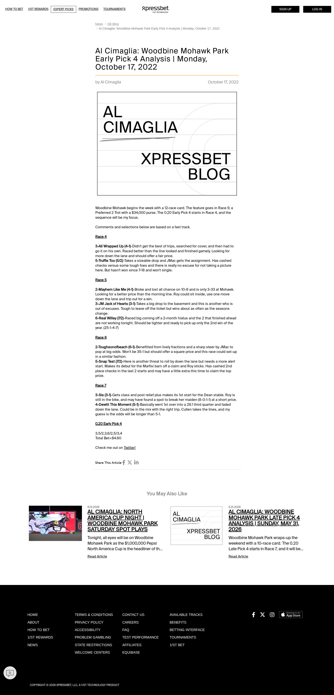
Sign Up (285, 9)
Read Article (97, 556)
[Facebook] (123, 462)
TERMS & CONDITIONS (94, 615)
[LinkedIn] (136, 462)
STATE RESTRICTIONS (93, 645)
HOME (32, 615)
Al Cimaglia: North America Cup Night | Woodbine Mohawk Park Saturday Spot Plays (123, 520)
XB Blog (113, 24)
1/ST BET (177, 645)
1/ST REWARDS (40, 637)
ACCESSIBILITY (87, 630)
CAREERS (130, 622)
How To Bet (14, 9)
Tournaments (114, 9)
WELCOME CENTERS (92, 652)
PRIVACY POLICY (89, 622)
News (99, 24)
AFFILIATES (131, 645)
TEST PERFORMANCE (140, 637)
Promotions (88, 9)
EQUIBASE (131, 652)
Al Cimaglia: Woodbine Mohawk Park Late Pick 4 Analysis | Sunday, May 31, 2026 (264, 520)
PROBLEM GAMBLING (93, 637)
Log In (317, 9)
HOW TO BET (38, 630)
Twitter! (130, 447)
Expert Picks (63, 9)
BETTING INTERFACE (187, 630)
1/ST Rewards (38, 9)
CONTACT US (133, 615)
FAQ (125, 630)
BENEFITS (178, 622)
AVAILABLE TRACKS (186, 615)
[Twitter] (129, 462)
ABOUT (33, 622)
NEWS (32, 645)
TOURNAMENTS (183, 637)
